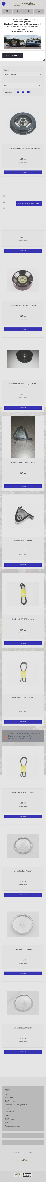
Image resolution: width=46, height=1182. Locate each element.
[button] (12, 55)
